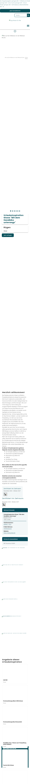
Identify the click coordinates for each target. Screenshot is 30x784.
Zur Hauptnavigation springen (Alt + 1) (10, 1)
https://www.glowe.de (9, 533)
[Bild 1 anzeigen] (10, 211)
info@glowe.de (8, 528)
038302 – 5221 (7, 524)
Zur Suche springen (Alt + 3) (16, 3)
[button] (15, 31)
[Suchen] (28, 15)
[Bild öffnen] (15, 555)
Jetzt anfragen (8, 235)
